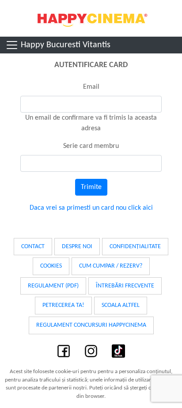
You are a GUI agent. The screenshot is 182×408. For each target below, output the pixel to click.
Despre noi (77, 246)
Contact (33, 246)
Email (91, 87)
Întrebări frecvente (125, 286)
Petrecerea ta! (63, 305)
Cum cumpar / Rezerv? (110, 266)
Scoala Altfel (121, 305)
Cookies (51, 266)
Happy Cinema (91, 18)
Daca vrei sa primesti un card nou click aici (91, 208)
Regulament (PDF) (53, 286)
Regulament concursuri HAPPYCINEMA (91, 325)
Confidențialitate (135, 246)
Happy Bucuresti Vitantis (64, 45)
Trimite (91, 187)
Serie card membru (91, 146)
